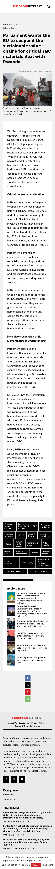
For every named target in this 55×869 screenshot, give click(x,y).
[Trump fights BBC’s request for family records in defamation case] (11, 660)
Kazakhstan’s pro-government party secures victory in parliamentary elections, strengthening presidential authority (31, 598)
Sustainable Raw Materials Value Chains (44, 562)
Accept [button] (36, 865)
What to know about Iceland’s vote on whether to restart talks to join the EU (32, 648)
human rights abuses (19, 543)
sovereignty (27, 562)
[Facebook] (28, 678)
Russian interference (21, 552)
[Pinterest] (28, 692)
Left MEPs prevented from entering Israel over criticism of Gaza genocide (31, 636)
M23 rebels (46, 543)
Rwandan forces (46, 552)
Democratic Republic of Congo (23, 526)
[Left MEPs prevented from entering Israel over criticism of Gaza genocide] (11, 636)
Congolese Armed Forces (9, 526)
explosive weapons (8, 535)
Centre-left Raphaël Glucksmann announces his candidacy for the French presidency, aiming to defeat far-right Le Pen (32, 611)
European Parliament (46, 526)
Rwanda (34, 552)
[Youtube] (22, 779)
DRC (35, 526)
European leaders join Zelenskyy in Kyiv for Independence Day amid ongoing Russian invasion (32, 624)
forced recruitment (45, 535)
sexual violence (8, 562)
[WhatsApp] (28, 699)
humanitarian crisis (33, 543)
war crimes (40, 571)
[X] (28, 685)
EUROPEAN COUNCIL (11, 848)
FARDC (21, 535)
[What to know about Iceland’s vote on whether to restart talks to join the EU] (11, 648)
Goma (8, 544)
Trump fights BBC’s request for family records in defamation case (31, 660)
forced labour (31, 535)
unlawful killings (15, 571)
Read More (47, 864)
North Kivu (7, 552)
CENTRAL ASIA (9, 821)
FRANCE (6, 835)
